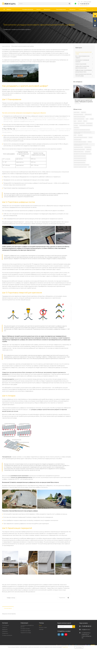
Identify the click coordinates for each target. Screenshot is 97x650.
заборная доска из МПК (79, 123)
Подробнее (65, 647)
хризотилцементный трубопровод (81, 164)
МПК (75, 135)
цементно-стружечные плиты (80, 166)
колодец (76, 125)
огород (90, 137)
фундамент (87, 151)
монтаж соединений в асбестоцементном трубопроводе (82, 132)
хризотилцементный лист (79, 162)
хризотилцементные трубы (79, 160)
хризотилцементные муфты (80, 158)
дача (75, 121)
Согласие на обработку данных (27, 626)
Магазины (5, 631)
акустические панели (78, 114)
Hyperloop (83, 112)
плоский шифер (77, 139)
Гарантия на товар (26, 632)
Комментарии (8, 608)
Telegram (62, 634)
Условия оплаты (25, 628)
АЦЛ (87, 118)
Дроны (85, 121)
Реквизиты (5, 633)
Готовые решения (7, 635)
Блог (40, 625)
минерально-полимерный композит (81, 129)
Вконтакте (58, 634)
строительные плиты (78, 147)
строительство (88, 147)
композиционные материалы (86, 125)
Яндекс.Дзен (66, 634)
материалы (76, 127)
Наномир (80, 135)
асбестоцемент (88, 114)
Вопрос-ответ (43, 627)
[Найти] (69, 3)
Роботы (89, 141)
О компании (5, 625)
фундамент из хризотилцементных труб (82, 153)
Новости (4, 627)
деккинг (80, 121)
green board (76, 112)
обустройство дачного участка (80, 137)
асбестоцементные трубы (79, 116)
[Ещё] (92, 9)
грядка (91, 118)
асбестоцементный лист (79, 118)
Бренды (41, 629)
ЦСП (89, 166)
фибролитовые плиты (78, 151)
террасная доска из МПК (79, 149)
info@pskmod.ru (86, 629)
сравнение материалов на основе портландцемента (81, 144)
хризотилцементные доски (79, 155)
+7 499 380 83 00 (84, 4)
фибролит (89, 149)
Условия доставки (26, 630)
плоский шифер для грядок (80, 141)
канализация (89, 123)
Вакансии (5, 629)
